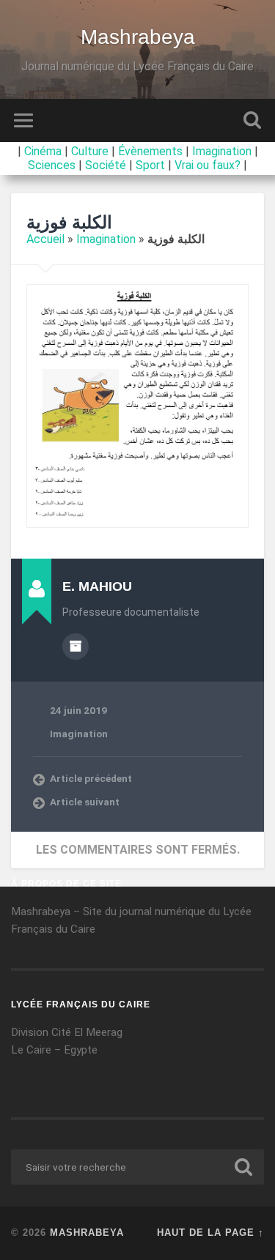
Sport (150, 165)
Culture (90, 151)
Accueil (45, 239)
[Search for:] (137, 1167)
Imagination (222, 151)
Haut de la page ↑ (210, 1232)
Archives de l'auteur (75, 646)
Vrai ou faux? (208, 165)
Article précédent (91, 778)
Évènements (150, 151)
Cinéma (43, 151)
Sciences (52, 165)
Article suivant (85, 802)
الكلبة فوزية (69, 222)
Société (105, 165)
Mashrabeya (138, 37)
